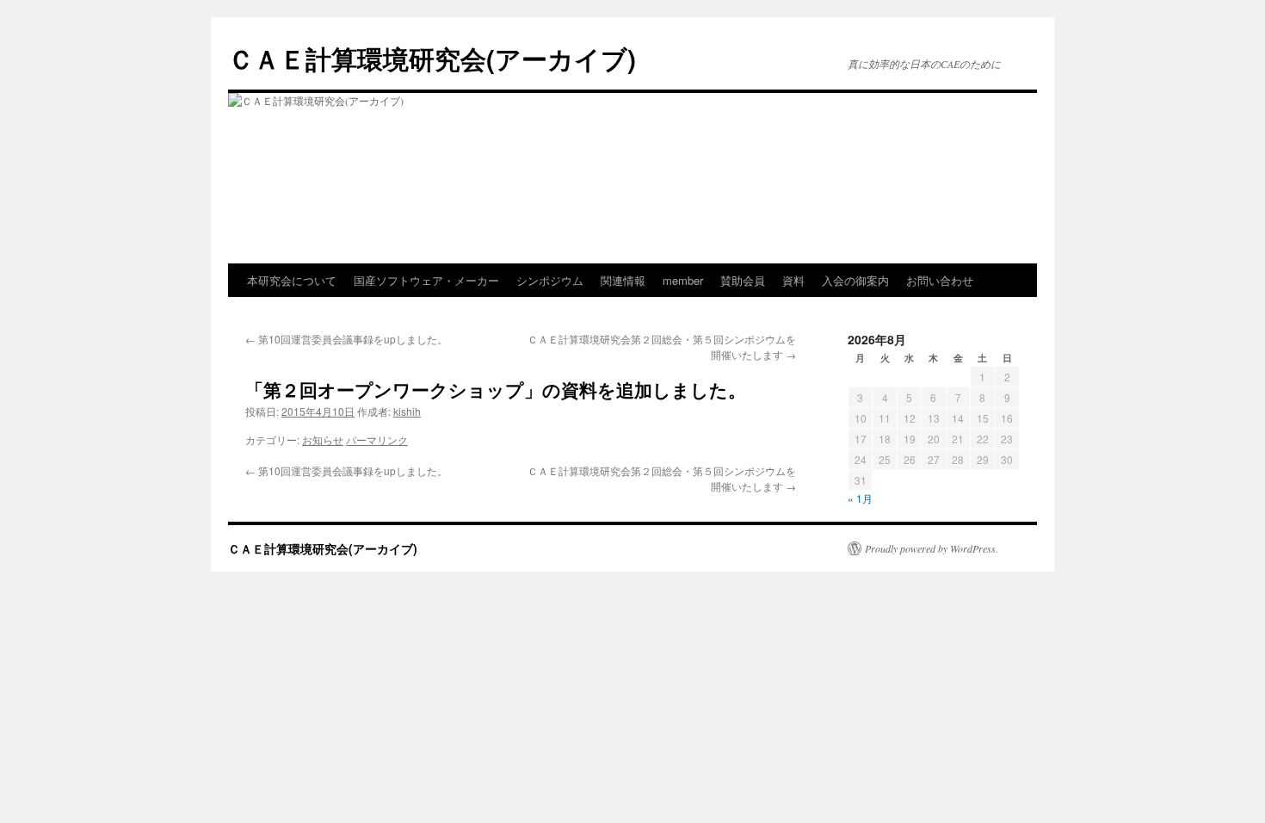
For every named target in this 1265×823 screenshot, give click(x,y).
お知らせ (322, 439)
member (683, 280)
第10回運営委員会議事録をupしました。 (346, 338)
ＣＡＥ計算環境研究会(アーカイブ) (432, 58)
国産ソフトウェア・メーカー (426, 280)
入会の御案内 (855, 280)
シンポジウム (549, 280)
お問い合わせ (939, 280)
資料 (793, 280)
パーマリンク (377, 439)
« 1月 (860, 498)
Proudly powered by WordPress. (931, 548)
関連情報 (623, 280)
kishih (407, 411)
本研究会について (291, 280)
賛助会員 (742, 280)
